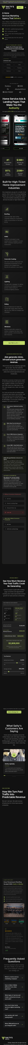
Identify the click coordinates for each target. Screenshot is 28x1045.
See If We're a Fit (13, 343)
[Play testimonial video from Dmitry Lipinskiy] (14, 755)
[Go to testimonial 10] (13, 775)
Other (19, 71)
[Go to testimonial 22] (12, 776)
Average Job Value (8, 668)
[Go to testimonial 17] (20, 775)
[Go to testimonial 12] (15, 775)
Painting (8, 67)
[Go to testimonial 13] (16, 775)
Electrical (9, 71)
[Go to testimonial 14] (17, 775)
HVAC (19, 64)
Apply (19, 7)
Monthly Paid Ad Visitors (9, 660)
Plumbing (19, 67)
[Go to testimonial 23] (13, 776)
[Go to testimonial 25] (15, 776)
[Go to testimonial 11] (14, 775)
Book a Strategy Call (14, 712)
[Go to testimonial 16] (19, 775)
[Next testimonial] (24, 759)
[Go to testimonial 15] (18, 775)
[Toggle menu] (25, 7)
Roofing (8, 64)
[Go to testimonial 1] (4, 775)
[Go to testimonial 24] (14, 776)
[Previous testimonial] (3, 759)
